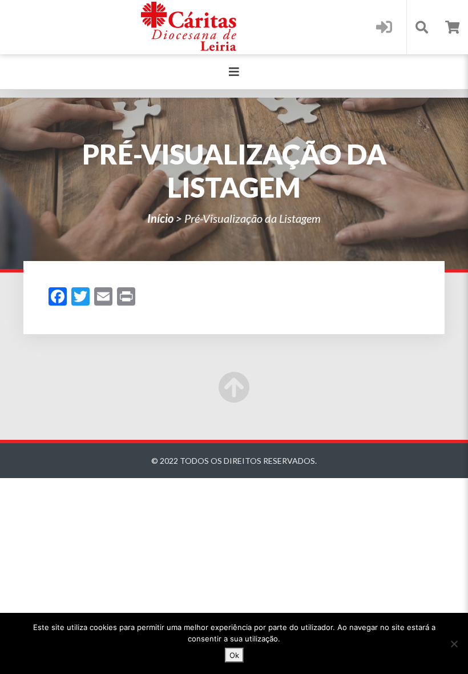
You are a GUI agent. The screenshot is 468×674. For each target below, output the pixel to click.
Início (160, 218)
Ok (234, 655)
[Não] (453, 643)
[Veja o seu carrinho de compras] (452, 27)
